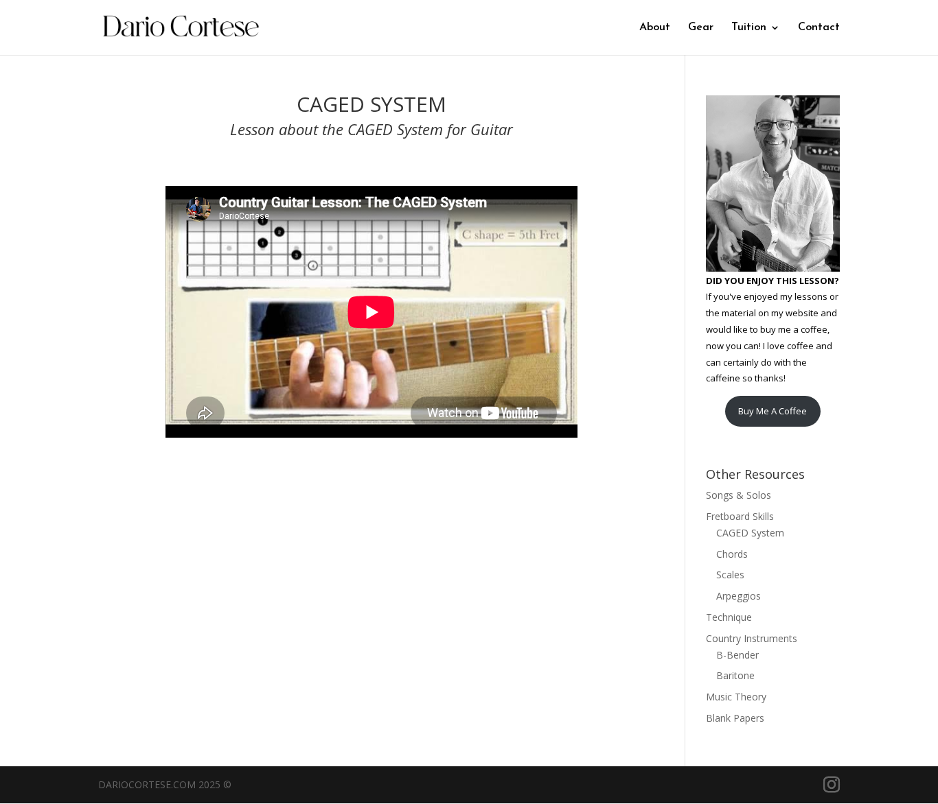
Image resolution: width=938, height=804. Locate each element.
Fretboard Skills (740, 516)
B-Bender (737, 654)
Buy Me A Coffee (772, 411)
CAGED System (750, 532)
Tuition (748, 28)
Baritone (735, 675)
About (654, 28)
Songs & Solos (738, 494)
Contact (819, 28)
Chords (732, 553)
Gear (700, 28)
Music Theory (736, 696)
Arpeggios (738, 595)
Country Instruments (751, 638)
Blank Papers (735, 717)
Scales (730, 574)
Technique (729, 617)
